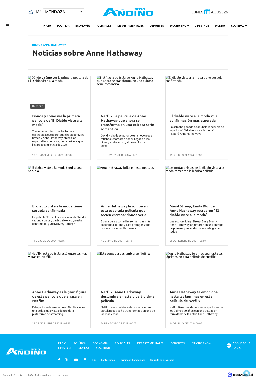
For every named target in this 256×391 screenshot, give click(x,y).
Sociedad (238, 25)
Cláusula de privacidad (162, 359)
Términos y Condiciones (132, 359)
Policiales (103, 25)
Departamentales (130, 25)
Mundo (220, 25)
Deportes (157, 25)
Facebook (59, 359)
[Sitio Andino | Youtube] (14, 2)
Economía (82, 25)
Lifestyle (202, 25)
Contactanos (108, 359)
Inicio (47, 25)
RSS (94, 359)
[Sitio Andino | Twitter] (7, 1)
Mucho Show (179, 25)
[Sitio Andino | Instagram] (21, 2)
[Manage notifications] (246, 373)
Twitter (67, 359)
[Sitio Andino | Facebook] (1, 1)
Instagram (85, 359)
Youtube (76, 359)
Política (63, 25)
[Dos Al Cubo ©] (240, 376)
